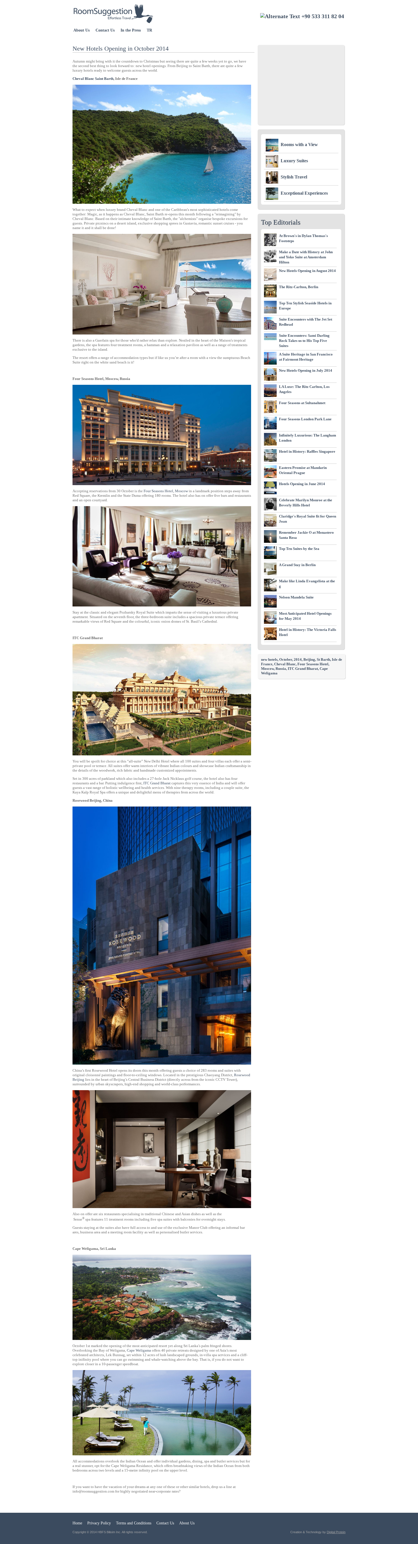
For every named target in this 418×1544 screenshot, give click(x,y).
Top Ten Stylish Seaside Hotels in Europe (305, 305)
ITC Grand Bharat (156, 783)
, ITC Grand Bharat (302, 668)
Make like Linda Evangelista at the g (307, 583)
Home (77, 1523)
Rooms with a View (299, 144)
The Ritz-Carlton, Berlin (298, 287)
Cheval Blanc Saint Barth (93, 78)
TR (149, 30)
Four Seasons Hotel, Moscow (166, 491)
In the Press (131, 30)
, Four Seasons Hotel (312, 664)
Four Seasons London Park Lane (305, 419)
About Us (81, 30)
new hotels (269, 659)
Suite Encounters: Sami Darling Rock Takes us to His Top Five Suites (304, 340)
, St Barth (322, 659)
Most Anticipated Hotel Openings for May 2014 (305, 616)
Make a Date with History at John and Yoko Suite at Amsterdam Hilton (306, 257)
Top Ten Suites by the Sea (299, 548)
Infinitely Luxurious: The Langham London (307, 437)
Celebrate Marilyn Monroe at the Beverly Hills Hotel (305, 502)
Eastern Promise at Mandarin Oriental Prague (303, 470)
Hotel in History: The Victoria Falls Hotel (307, 632)
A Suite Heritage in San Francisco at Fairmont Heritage (306, 356)
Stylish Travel (294, 176)
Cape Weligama (139, 1350)
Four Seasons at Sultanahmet (302, 403)
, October (285, 659)
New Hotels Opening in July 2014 (305, 370)
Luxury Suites (294, 160)
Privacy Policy (99, 1523)
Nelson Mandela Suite (296, 597)
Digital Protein (336, 1532)
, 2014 (297, 659)
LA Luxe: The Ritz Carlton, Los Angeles (304, 389)
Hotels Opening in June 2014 (302, 484)
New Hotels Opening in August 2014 (307, 271)
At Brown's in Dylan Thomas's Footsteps (303, 238)
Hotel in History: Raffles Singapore (307, 451)
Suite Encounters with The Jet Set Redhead (305, 322)
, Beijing (308, 659)
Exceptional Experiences (304, 193)
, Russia (280, 668)
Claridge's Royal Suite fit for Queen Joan (307, 518)
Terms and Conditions (133, 1523)
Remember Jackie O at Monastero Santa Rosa (306, 535)
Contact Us (105, 30)
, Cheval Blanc (284, 664)
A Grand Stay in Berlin (297, 565)
